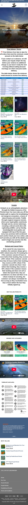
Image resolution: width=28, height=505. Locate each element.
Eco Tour (3, 480)
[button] (2, 5)
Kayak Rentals (4, 485)
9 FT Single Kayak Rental (6, 159)
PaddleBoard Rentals (6, 488)
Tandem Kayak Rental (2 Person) (6, 138)
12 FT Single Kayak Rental (21, 137)
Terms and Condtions (6, 490)
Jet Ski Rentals (4, 182)
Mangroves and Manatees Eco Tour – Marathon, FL (7, 115)
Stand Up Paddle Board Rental (20, 160)
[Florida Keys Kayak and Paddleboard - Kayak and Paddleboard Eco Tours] (14, 5)
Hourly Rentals (5, 482)
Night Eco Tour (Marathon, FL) (21, 115)
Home (2, 477)
